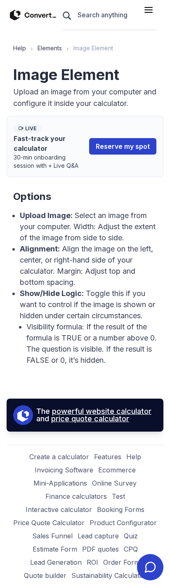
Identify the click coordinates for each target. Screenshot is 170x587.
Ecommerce (117, 470)
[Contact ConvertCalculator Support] (150, 567)
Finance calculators (76, 496)
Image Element (93, 48)
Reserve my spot (123, 146)
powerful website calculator (101, 411)
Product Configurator (123, 523)
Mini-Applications (60, 483)
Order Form (121, 562)
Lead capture (98, 536)
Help (19, 48)
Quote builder (45, 575)
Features (107, 457)
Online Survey (114, 483)
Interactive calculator (59, 509)
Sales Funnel (52, 536)
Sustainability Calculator (108, 575)
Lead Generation (56, 562)
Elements (50, 48)
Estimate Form (55, 549)
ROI (92, 562)
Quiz (131, 536)
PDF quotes (100, 549)
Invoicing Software (64, 470)
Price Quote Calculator (49, 523)
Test (118, 496)
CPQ (131, 549)
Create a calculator (59, 457)
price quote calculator (90, 418)
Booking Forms (120, 509)
